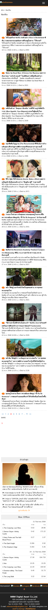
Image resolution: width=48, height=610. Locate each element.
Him (5, 563)
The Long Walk (9, 576)
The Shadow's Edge (10, 547)
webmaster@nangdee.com (17, 606)
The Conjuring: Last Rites (12, 528)
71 (27, 414)
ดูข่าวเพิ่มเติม (23, 510)
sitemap (21, 609)
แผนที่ (14, 609)
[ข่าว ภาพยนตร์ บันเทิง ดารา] (6, 2)
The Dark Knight (9, 543)
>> (30, 414)
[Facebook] (35, 586)
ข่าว (2, 10)
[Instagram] (25, 586)
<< (3, 414)
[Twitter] (44, 586)
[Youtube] (15, 586)
